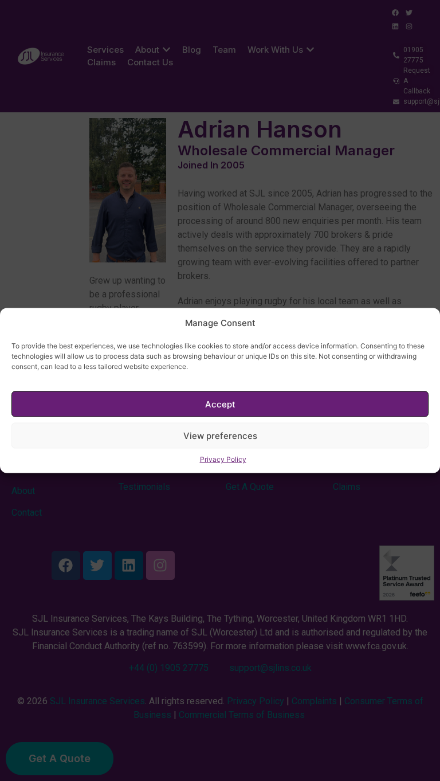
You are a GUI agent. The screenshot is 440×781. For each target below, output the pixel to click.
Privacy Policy (223, 459)
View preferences (220, 435)
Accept (220, 403)
